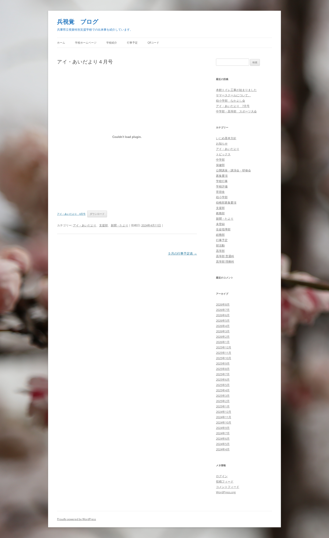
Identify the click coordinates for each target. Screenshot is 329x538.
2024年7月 (223, 433)
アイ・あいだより (84, 225)
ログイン (222, 476)
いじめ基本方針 (226, 138)
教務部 (220, 213)
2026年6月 (223, 315)
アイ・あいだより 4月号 (71, 213)
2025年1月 (223, 406)
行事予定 (132, 42)
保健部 (220, 165)
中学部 (220, 160)
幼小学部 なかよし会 (230, 101)
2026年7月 (223, 310)
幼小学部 (222, 197)
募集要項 (222, 176)
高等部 (220, 251)
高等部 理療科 (225, 262)
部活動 (220, 245)
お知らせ (222, 143)
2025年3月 (223, 396)
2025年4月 (223, 390)
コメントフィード (227, 487)
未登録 (220, 224)
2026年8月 (223, 304)
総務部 (220, 235)
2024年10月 (223, 422)
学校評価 (222, 186)
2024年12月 (223, 412)
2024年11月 (223, 417)
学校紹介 (111, 42)
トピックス (223, 154)
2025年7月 (223, 374)
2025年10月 (223, 358)
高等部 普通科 (225, 256)
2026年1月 (223, 342)
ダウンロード (97, 213)
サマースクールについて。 (233, 95)
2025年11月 (223, 353)
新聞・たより (119, 225)
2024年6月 (223, 439)
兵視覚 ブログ (77, 21)
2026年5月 (223, 321)
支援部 (103, 225)
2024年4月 (223, 449)
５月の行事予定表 (182, 253)
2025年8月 (223, 369)
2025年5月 (223, 385)
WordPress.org (226, 492)
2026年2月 (223, 337)
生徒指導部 (223, 229)
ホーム (61, 42)
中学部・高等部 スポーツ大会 (236, 111)
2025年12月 (223, 347)
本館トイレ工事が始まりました (236, 90)
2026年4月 (223, 326)
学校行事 (222, 181)
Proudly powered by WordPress (76, 519)
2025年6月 (223, 380)
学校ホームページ (85, 42)
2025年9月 (223, 363)
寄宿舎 (220, 192)
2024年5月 (223, 444)
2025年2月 (223, 401)
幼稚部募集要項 (226, 202)
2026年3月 (223, 331)
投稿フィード (224, 481)
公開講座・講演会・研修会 (233, 170)
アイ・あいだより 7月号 (233, 106)
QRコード (153, 42)
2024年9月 (223, 428)
